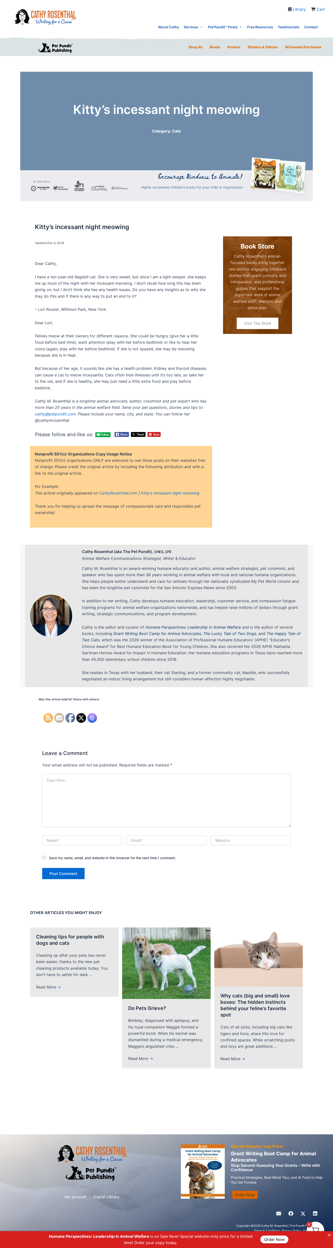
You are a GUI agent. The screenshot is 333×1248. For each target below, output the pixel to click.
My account (75, 1196)
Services (191, 27)
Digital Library (106, 1196)
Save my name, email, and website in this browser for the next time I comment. (112, 858)
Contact (311, 27)
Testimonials (288, 27)
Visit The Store (257, 323)
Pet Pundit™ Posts (222, 27)
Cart (321, 9)
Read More (48, 987)
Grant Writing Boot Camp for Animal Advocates (157, 633)
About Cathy (168, 27)
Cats (176, 131)
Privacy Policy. (292, 1230)
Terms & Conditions (267, 1230)
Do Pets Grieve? (147, 1008)
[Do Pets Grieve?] (166, 962)
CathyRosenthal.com (118, 493)
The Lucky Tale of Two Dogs (229, 633)
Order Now (274, 1239)
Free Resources (260, 27)
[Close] (329, 1235)
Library (299, 9)
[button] (279, 1213)
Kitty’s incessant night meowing (170, 493)
